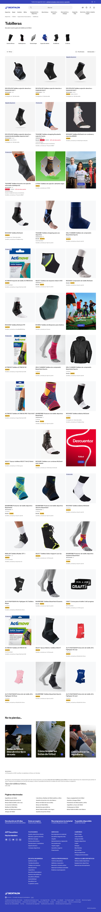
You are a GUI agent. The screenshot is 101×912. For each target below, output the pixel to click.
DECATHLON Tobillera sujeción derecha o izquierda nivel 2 (79, 89)
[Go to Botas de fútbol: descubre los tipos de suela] (28, 755)
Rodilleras (56, 43)
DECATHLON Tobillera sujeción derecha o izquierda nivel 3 (18, 89)
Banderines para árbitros (43, 807)
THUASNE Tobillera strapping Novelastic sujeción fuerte (48, 135)
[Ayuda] (86, 7)
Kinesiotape (33, 43)
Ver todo (81, 462)
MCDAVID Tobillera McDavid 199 (15, 325)
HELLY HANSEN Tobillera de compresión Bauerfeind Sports (79, 234)
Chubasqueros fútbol (73, 807)
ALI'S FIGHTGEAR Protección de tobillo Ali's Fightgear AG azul (80, 695)
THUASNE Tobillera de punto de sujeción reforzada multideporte (18, 184)
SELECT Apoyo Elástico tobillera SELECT (48, 648)
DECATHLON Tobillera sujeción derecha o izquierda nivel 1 (49, 89)
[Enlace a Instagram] (16, 839)
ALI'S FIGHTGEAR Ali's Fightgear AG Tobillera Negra (19, 602)
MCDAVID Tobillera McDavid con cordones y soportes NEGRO (80, 135)
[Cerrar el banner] (94, 2)
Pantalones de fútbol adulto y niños (77, 802)
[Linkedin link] (20, 839)
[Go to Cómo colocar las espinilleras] (93, 755)
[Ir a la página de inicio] (12, 7)
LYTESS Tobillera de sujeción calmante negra (50, 183)
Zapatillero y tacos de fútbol (75, 805)
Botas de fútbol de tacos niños (44, 802)
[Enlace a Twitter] (10, 839)
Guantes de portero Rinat (43, 811)
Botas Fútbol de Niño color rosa (13, 802)
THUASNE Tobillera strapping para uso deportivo (48, 234)
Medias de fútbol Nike (11, 807)
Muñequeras (22, 43)
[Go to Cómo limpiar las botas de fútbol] (62, 754)
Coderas (67, 43)
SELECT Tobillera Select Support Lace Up (49, 553)
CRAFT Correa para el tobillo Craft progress (80, 601)
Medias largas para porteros (13, 800)
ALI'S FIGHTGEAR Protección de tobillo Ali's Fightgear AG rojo (80, 648)
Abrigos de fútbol (10, 811)
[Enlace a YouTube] (13, 839)
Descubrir (81, 184)
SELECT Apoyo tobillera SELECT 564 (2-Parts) (19, 461)
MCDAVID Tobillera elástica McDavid (77, 413)
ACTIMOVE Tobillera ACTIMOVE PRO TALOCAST (20, 413)
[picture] (20, 71)
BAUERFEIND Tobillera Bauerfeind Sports (48, 694)
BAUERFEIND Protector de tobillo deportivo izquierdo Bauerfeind (80, 554)
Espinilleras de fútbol (11, 798)
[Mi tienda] (83, 7)
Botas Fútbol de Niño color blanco (76, 809)
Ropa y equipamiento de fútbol (75, 798)
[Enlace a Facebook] (6, 839)
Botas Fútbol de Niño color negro (45, 809)
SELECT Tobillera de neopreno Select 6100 (49, 280)
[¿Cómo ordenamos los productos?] (76, 52)
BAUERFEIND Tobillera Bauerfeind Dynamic (49, 601)
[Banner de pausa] (92, 2)
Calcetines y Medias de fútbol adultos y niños (48, 798)
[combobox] (92, 52)
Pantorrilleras (10, 43)
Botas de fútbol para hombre (13, 809)
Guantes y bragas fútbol (74, 800)
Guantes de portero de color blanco (46, 800)
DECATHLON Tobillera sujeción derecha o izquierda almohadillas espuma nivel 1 (18, 135)
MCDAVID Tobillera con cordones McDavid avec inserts (49, 462)
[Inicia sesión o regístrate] (90, 7)
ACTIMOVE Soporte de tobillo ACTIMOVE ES (19, 280)
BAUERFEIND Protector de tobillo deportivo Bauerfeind (49, 414)
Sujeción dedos (44, 43)
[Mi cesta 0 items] (94, 7)
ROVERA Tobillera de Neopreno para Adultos (50, 325)
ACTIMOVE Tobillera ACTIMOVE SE (15, 367)
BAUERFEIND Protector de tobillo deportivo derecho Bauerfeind (49, 506)
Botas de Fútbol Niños (42, 805)
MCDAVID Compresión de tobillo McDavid (79, 280)
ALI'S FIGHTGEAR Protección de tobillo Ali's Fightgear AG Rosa (19, 695)
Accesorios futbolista (11, 805)
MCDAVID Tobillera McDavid (14, 233)
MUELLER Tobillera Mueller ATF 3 (15, 553)
